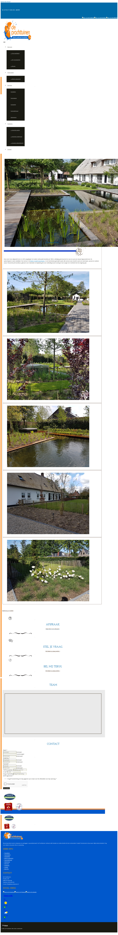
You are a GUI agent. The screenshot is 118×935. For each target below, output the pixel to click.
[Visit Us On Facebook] (88, 17)
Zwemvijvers (13, 117)
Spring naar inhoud (5, 1)
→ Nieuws (13, 66)
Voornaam (19, 752)
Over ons (9, 47)
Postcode (6, 764)
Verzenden (6, 788)
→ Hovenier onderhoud (16, 136)
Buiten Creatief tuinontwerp (37, 261)
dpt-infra (6, 869)
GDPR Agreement (8, 776)
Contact (9, 149)
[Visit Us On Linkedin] (111, 17)
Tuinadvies (13, 92)
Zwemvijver (7, 862)
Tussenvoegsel (20, 754)
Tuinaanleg (13, 104)
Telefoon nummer (8, 770)
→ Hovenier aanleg (15, 130)
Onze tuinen (10, 72)
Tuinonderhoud (14, 111)
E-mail (5, 772)
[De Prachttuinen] (17, 40)
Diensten (9, 85)
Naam (5, 750)
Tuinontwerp (14, 98)
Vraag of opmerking (8, 774)
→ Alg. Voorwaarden (15, 59)
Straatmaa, (6, 758)
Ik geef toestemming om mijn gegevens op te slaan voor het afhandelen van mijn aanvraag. (32, 779)
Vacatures (10, 124)
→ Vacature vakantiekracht (17, 143)
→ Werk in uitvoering (15, 79)
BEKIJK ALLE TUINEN (7, 610)
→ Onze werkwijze (15, 53)
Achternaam (19, 756)
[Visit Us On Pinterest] (100, 17)
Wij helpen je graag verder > (53, 651)
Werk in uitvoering (8, 858)
